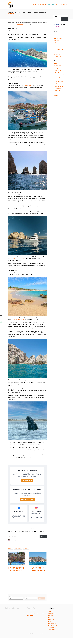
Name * (11, 596)
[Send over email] (1, 321)
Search (55, 16)
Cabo (55, 36)
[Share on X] (1, 316)
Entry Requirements (60, 77)
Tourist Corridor (57, 56)
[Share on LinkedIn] (1, 319)
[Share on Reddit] (1, 324)
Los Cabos (10, 548)
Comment (10, 581)
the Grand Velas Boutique (18, 258)
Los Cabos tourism (17, 548)
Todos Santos (57, 54)
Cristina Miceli (11, 13)
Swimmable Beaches (60, 74)
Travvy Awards (27, 85)
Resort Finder (58, 72)
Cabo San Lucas (58, 38)
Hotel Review (57, 45)
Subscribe (43, 536)
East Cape (56, 40)
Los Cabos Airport (58, 49)
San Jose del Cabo (58, 52)
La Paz (55, 47)
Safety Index (58, 68)
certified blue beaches (19, 319)
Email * (27, 596)
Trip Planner (58, 70)
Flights (55, 42)
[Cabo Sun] (14, 4)
